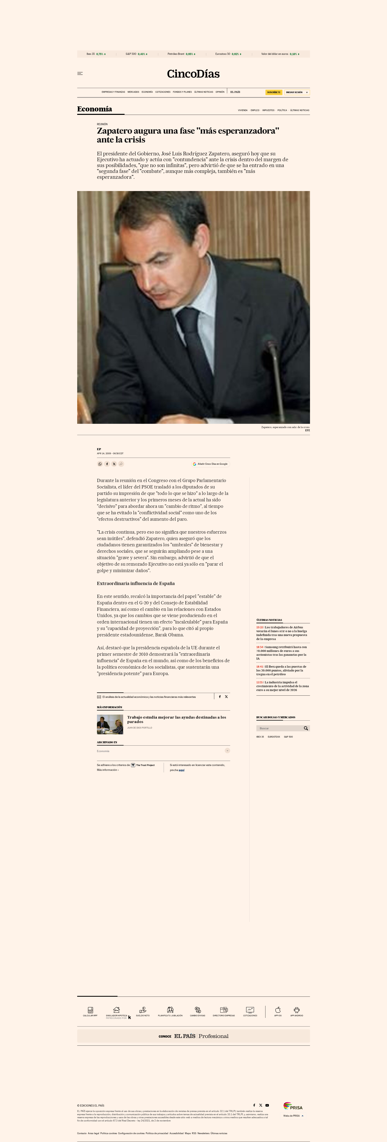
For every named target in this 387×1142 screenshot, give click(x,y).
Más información (107, 769)
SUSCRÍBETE (274, 92)
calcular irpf (90, 1015)
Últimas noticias (203, 92)
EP (99, 449)
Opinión (220, 92)
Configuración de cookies (131, 1133)
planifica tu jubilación (170, 1015)
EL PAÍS (233, 90)
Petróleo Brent (176, 54)
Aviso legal (93, 1133)
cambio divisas (197, 1015)
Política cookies (108, 1133)
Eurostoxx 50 (222, 54)
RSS (194, 1133)
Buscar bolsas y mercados (275, 717)
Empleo (255, 110)
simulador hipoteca (116, 1015)
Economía (147, 92)
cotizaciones (250, 1015)
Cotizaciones (162, 92)
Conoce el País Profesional (193, 1036)
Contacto (82, 1133)
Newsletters (203, 1133)
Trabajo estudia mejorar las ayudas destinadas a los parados (176, 720)
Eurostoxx (274, 737)
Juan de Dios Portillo (139, 727)
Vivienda (243, 110)
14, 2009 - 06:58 (110, 453)
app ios (278, 1015)
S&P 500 (131, 54)
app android (296, 1015)
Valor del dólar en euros (274, 54)
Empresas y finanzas (113, 92)
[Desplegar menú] (80, 73)
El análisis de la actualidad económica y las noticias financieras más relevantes (149, 696)
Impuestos (268, 110)
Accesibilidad (177, 1133)
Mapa (188, 1133)
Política (282, 110)
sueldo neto (143, 1015)
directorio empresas (224, 1015)
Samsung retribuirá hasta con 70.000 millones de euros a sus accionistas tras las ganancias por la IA (281, 652)
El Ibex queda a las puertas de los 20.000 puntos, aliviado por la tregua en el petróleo (281, 670)
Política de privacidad (157, 1133)
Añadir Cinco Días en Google (212, 463)
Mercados (133, 92)
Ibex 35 (91, 54)
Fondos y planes (182, 92)
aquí (181, 770)
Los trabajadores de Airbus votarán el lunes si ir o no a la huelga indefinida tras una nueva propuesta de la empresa (281, 633)
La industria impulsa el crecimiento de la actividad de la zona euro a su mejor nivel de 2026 (282, 686)
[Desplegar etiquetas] (227, 750)
